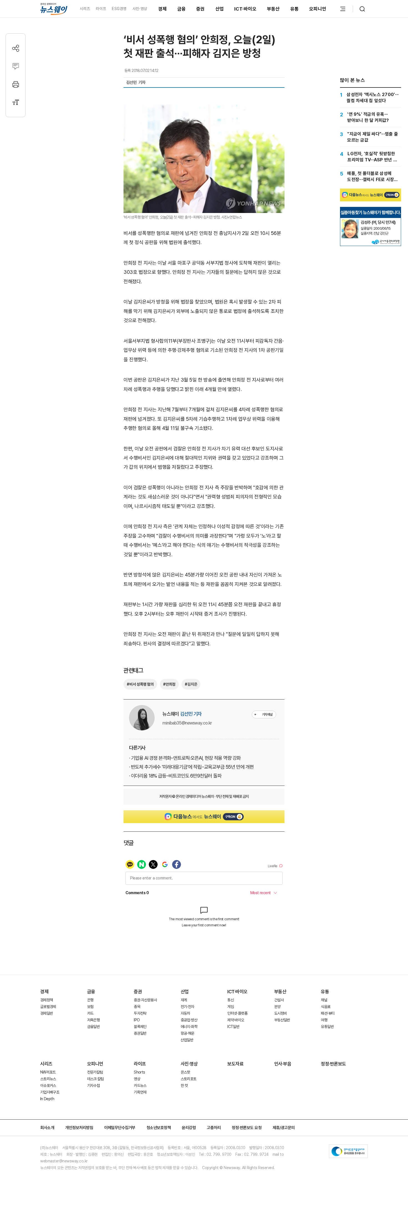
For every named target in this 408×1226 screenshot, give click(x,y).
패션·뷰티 (327, 1013)
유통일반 (327, 1026)
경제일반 (46, 1013)
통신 (230, 1000)
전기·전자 (187, 1006)
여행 (324, 1020)
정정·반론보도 (333, 1064)
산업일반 (187, 1040)
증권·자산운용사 (145, 1000)
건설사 (279, 1000)
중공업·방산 (189, 1020)
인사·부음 (282, 1064)
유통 (294, 9)
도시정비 (280, 1013)
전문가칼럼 (95, 1072)
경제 (162, 9)
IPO (137, 1020)
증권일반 (140, 1033)
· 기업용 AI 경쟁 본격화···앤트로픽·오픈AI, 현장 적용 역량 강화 (185, 758)
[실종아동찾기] (350, 221)
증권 (200, 9)
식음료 (325, 1006)
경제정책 (46, 1000)
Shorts (139, 1072)
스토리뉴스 (48, 1079)
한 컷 (184, 1085)
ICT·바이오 (245, 9)
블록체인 (140, 1026)
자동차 (185, 1013)
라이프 (101, 8)
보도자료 (235, 1064)
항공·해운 (187, 1033)
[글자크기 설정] (15, 102)
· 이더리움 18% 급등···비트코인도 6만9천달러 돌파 (175, 776)
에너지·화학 (189, 1026)
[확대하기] (204, 109)
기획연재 (140, 1092)
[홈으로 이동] (53, 9)
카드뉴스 (140, 1085)
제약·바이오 (235, 1020)
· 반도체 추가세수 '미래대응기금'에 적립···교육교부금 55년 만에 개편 (191, 767)
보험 (90, 1006)
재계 (184, 1000)
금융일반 (93, 1026)
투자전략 (140, 1013)
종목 (137, 1006)
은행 (90, 1000)
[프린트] (15, 84)
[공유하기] (15, 48)
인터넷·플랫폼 (237, 1013)
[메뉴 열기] (342, 8)
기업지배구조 (49, 1092)
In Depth (47, 1099)
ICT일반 (233, 1026)
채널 (324, 1000)
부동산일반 (282, 1020)
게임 (230, 1006)
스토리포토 (189, 1079)
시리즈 (85, 8)
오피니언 (317, 9)
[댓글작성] (15, 66)
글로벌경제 (48, 1006)
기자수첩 (93, 1085)
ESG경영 (119, 8)
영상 (137, 1079)
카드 (90, 1013)
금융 (181, 9)
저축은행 (93, 1020)
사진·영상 (139, 8)
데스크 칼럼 (95, 1079)
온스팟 (185, 1072)
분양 (277, 1006)
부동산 (273, 9)
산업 (219, 9)
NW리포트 (48, 1072)
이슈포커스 (48, 1085)
